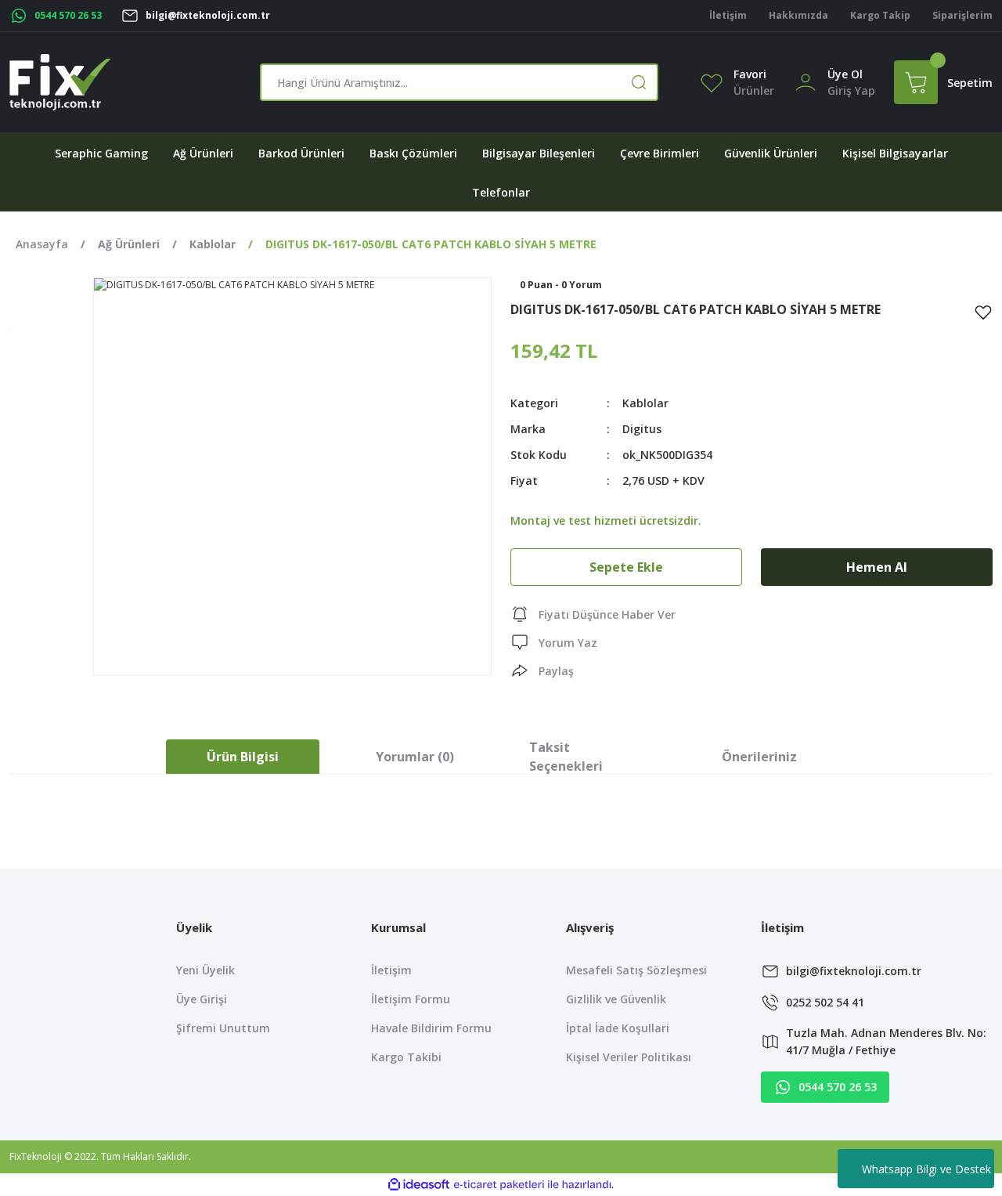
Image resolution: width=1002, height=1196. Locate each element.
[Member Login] (805, 81)
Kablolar (645, 403)
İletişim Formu (410, 999)
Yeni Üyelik (205, 970)
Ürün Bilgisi (243, 756)
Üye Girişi (201, 999)
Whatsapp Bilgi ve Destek (926, 1169)
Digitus (641, 428)
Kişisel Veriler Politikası (628, 1057)
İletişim (391, 970)
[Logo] (60, 82)
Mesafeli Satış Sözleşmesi (636, 970)
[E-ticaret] (499, 1185)
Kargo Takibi (406, 1057)
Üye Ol (845, 74)
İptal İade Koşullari (617, 1028)
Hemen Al (876, 567)
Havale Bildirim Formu (431, 1028)
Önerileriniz (759, 756)
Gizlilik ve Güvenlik (616, 999)
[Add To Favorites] (983, 311)
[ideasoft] (418, 1184)
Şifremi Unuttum (223, 1028)
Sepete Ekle (626, 567)
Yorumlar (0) (415, 756)
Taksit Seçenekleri (566, 756)
